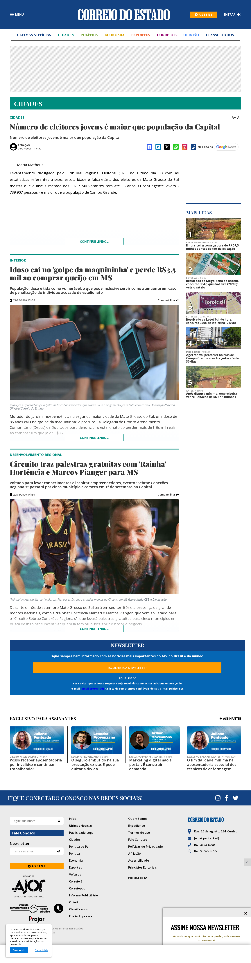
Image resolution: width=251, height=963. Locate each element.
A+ (234, 117)
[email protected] (92, 688)
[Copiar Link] (193, 147)
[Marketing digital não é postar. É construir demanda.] (154, 740)
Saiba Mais (41, 950)
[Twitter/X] (167, 147)
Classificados (220, 35)
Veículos (75, 874)
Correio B (167, 35)
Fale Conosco (137, 839)
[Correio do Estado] (214, 819)
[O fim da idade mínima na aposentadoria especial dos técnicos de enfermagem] (214, 740)
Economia (114, 35)
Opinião (191, 35)
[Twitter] (236, 798)
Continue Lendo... (94, 438)
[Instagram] (184, 147)
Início (73, 818)
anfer (194, 391)
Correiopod (77, 888)
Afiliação (134, 853)
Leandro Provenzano (90, 757)
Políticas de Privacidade (145, 846)
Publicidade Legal (81, 832)
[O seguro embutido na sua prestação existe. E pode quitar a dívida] (96, 740)
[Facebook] (149, 147)
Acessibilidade (138, 860)
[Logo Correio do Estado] (124, 14)
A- (239, 117)
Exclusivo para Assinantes (151, 757)
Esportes (140, 35)
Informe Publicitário (83, 895)
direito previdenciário (28, 757)
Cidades (66, 35)
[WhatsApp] (176, 147)
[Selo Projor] (37, 913)
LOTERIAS (196, 278)
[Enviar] (58, 851)
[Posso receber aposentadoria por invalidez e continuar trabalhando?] (37, 740)
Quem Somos (137, 818)
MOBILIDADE (198, 352)
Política (89, 35)
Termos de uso (139, 832)
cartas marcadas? (201, 243)
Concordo (19, 950)
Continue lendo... (94, 242)
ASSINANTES (232, 719)
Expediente (136, 825)
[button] (168, 300)
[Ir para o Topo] (247, 862)
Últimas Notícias (34, 35)
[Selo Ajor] (37, 886)
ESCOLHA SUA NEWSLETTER (127, 668)
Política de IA (78, 846)
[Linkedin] (158, 147)
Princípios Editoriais (142, 867)
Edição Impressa (80, 916)
